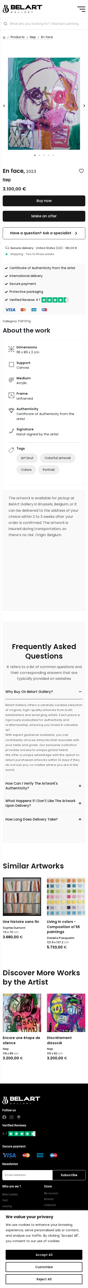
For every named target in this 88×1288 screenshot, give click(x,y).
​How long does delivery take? (31, 819)
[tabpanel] (44, 104)
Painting (24, 321)
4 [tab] (48, 155)
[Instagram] (11, 1117)
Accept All (44, 1255)
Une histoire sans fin (21, 921)
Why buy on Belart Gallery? (29, 691)
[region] (44, 1249)
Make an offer (44, 216)
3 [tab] (44, 155)
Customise (44, 1267)
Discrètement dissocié (59, 1040)
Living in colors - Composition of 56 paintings (63, 926)
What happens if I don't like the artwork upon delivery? (40, 803)
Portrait (49, 469)
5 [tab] (53, 155)
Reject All (44, 1279)
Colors (26, 469)
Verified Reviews (24, 300)
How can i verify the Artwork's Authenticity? (31, 786)
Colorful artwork (58, 458)
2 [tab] (39, 155)
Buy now (44, 200)
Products (18, 37)
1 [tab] (35, 155)
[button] (44, 233)
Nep (33, 37)
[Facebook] (4, 1117)
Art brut (27, 458)
